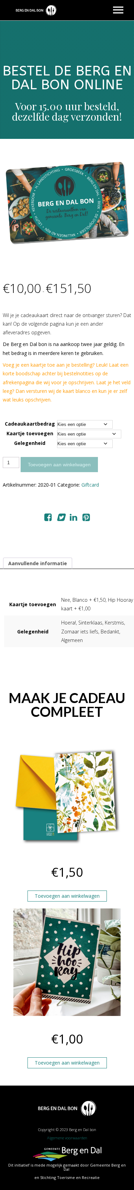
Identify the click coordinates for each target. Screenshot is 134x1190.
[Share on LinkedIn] (73, 518)
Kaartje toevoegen (30, 433)
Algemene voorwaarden (67, 1137)
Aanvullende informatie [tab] (37, 563)
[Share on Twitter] (60, 518)
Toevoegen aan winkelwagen (59, 464)
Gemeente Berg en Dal (95, 1167)
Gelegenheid (29, 443)
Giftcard (90, 484)
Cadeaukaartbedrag (30, 423)
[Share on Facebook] (48, 518)
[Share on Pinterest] (86, 518)
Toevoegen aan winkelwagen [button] (67, 896)
